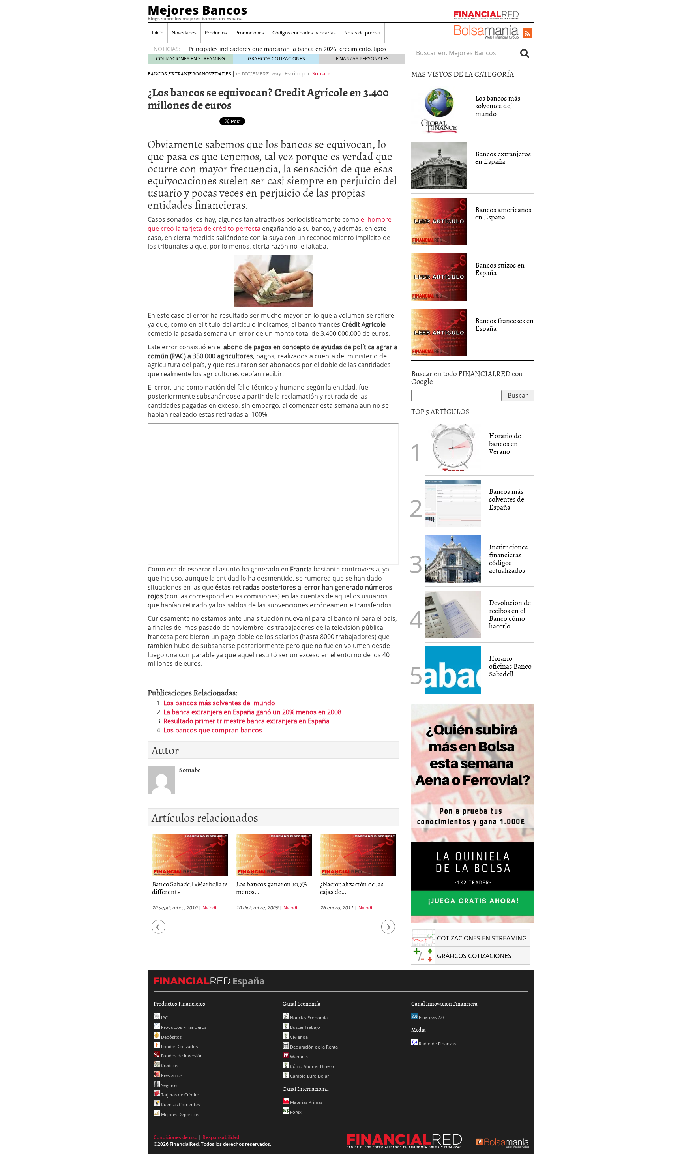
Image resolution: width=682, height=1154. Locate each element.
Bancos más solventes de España (506, 499)
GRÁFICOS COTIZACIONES (276, 58)
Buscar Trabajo (304, 1027)
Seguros (168, 1085)
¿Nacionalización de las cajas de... (352, 887)
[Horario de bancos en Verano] (453, 447)
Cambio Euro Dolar (309, 1076)
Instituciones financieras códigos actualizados (508, 558)
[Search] (524, 53)
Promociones (249, 32)
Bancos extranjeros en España (503, 157)
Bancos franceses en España (504, 324)
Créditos (169, 1065)
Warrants (298, 1056)
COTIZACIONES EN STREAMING (190, 58)
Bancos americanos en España (503, 213)
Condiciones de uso (175, 1137)
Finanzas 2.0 (431, 1017)
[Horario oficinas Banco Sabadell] (453, 670)
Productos (216, 32)
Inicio (157, 32)
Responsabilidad (220, 1137)
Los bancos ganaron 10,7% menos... (271, 887)
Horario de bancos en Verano (505, 443)
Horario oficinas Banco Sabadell (510, 666)
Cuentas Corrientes (180, 1104)
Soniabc (321, 73)
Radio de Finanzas (437, 1044)
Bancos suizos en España (500, 269)
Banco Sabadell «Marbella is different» (190, 887)
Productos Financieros (183, 1027)
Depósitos (171, 1037)
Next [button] (388, 931)
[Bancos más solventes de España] (453, 503)
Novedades (184, 32)
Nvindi (209, 907)
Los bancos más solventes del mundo (219, 703)
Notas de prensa (362, 32)
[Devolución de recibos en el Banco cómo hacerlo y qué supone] (453, 614)
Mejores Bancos (197, 10)
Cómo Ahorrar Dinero (311, 1066)
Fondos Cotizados (179, 1046)
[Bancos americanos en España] (439, 220)
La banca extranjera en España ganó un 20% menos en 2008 (252, 712)
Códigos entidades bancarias (304, 32)
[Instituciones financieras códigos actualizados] (453, 559)
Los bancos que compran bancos (212, 730)
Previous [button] (158, 931)
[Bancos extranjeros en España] (439, 165)
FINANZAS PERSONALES (362, 58)
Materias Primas (305, 1102)
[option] (190, 875)
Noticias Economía (308, 1018)
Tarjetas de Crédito (179, 1095)
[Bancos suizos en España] (439, 276)
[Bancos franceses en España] (439, 332)
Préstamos (171, 1075)
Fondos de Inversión (181, 1055)
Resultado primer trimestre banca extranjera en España (246, 721)
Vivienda (298, 1037)
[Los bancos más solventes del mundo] (439, 109)
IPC (164, 1018)
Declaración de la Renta (313, 1047)
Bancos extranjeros (175, 73)
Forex (295, 1112)
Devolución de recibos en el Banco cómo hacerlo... (510, 614)
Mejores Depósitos (179, 1114)
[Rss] (527, 33)
